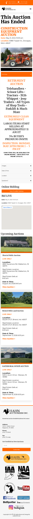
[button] (30, 9)
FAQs (18, 418)
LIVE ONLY (7, 259)
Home (4, 418)
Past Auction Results (11, 418)
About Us (22, 418)
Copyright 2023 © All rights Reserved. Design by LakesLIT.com (16, 515)
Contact (27, 418)
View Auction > (8, 287)
